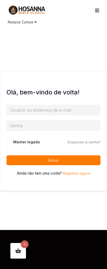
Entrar (53, 160)
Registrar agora (76, 173)
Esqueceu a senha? (84, 142)
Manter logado (26, 142)
